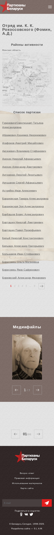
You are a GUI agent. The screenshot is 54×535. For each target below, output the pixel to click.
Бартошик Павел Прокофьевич (21, 230)
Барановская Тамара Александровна (25, 198)
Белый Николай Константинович (23, 238)
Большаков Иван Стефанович (21, 254)
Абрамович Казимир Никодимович (24, 135)
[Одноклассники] (21, 514)
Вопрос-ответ (27, 473)
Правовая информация (26, 478)
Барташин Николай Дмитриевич (22, 222)
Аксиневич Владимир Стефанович (24, 151)
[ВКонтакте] (26, 514)
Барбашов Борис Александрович (23, 214)
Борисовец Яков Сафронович (21, 269)
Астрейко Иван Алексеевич (19, 190)
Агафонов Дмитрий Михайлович (23, 143)
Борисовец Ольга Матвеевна (20, 262)
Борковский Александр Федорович (24, 277)
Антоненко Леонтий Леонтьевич (22, 174)
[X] (31, 514)
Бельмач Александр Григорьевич (23, 246)
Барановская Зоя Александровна (23, 206)
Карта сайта (27, 488)
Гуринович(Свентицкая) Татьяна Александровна (22, 125)
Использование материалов (27, 483)
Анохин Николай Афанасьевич (21, 159)
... (30, 286)
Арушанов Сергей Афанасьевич (22, 182)
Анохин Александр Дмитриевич (22, 166)
